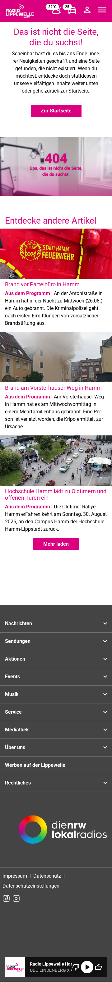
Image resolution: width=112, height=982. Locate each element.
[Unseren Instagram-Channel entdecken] (16, 898)
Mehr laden (56, 544)
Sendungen (17, 641)
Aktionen (15, 659)
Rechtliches (18, 783)
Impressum (14, 876)
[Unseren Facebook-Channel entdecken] (6, 898)
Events (12, 677)
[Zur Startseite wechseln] (20, 11)
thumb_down (76, 967)
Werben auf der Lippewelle (35, 765)
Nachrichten (18, 623)
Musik (12, 694)
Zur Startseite (56, 111)
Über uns (15, 747)
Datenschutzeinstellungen (30, 886)
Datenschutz (47, 876)
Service (13, 712)
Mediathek (17, 730)
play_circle (87, 967)
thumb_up (98, 967)
